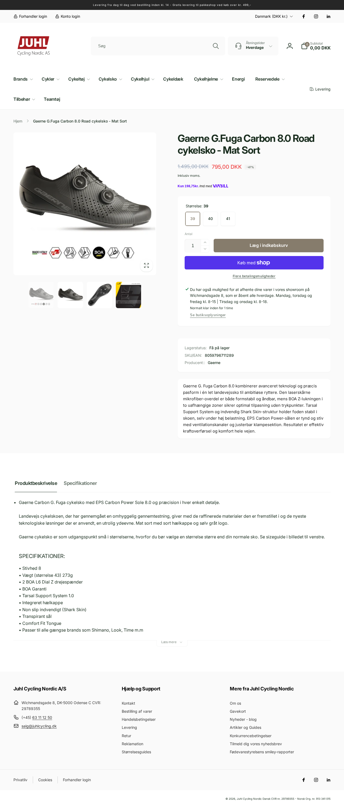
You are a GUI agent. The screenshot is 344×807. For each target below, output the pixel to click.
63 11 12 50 (42, 717)
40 (210, 218)
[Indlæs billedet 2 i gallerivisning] (70, 295)
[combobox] (158, 46)
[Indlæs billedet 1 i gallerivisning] (41, 295)
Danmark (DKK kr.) (271, 16)
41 (228, 218)
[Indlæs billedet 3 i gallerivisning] (99, 295)
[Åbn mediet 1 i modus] (84, 203)
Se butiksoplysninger (208, 315)
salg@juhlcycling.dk (39, 726)
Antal (188, 234)
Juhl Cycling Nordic (249, 798)
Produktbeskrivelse (36, 483)
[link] (30, 16)
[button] (316, 46)
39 (192, 218)
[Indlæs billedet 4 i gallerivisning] (128, 295)
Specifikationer (80, 483)
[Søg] (215, 46)
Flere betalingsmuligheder (254, 276)
